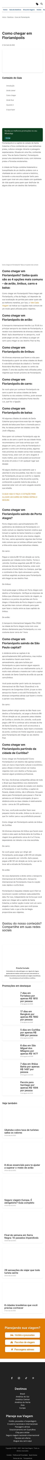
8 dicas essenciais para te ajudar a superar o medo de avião (22, 1166)
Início (4, 17)
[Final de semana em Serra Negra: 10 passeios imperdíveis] (22, 1223)
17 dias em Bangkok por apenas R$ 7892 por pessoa (29, 1015)
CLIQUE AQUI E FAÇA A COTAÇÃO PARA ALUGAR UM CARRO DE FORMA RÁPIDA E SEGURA (19, 497)
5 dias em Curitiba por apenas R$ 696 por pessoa (30, 1032)
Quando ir (10, 105)
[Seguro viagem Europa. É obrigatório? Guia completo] (22, 1188)
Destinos (10, 17)
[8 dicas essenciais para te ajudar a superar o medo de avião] (22, 1153)
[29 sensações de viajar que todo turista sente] (22, 1258)
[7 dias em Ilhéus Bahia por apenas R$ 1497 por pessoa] (11, 1066)
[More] (29, 936)
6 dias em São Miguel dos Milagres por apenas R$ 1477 (29, 1049)
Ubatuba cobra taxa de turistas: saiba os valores (21, 1131)
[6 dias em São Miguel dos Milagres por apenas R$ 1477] (11, 1047)
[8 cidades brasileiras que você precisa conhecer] (22, 1293)
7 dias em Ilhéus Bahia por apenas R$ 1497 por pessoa (29, 1068)
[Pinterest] (24, 936)
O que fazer (10, 110)
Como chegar (11, 95)
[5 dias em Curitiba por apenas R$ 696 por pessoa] (11, 1032)
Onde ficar (10, 100)
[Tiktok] (26, 1378)
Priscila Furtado (22, 968)
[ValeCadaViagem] (12, 3)
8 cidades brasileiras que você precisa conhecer (20, 1306)
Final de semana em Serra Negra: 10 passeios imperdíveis (21, 1236)
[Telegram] (14, 936)
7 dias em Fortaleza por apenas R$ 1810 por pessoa (29, 997)
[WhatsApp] (9, 936)
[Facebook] (4, 936)
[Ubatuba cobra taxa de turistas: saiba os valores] (22, 1118)
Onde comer (10, 90)
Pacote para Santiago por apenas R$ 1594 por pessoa (29, 1086)
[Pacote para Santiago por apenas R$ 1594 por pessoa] (11, 1084)
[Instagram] (19, 1378)
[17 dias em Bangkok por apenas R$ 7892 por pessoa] (11, 1013)
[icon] (37, 4)
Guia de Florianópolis (22, 17)
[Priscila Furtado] (22, 956)
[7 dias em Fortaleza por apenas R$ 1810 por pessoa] (11, 995)
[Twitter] (19, 936)
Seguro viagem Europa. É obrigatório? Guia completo (19, 1201)
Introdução (10, 86)
